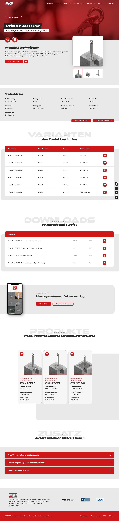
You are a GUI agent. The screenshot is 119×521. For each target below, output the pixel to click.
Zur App (44, 304)
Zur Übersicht (13, 18)
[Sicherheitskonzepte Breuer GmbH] (9, 3)
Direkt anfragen (13, 61)
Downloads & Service (103, 120)
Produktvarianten (81, 120)
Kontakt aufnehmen (62, 304)
